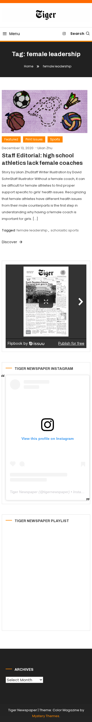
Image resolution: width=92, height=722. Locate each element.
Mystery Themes (45, 716)
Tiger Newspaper (24, 492)
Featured (11, 139)
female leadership (32, 230)
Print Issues (34, 139)
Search (77, 33)
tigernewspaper (55, 492)
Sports (55, 139)
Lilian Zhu (45, 148)
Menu (14, 33)
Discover (10, 242)
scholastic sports (65, 230)
